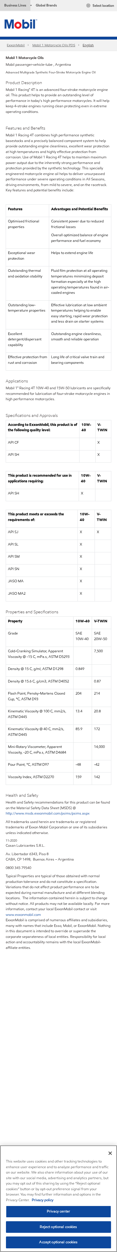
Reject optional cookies (58, 1226)
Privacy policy (42, 1200)
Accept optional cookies (58, 1242)
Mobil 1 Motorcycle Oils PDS (53, 45)
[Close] (110, 1153)
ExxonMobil (16, 45)
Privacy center (58, 1211)
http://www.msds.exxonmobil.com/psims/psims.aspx (47, 813)
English (88, 45)
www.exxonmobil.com (23, 914)
